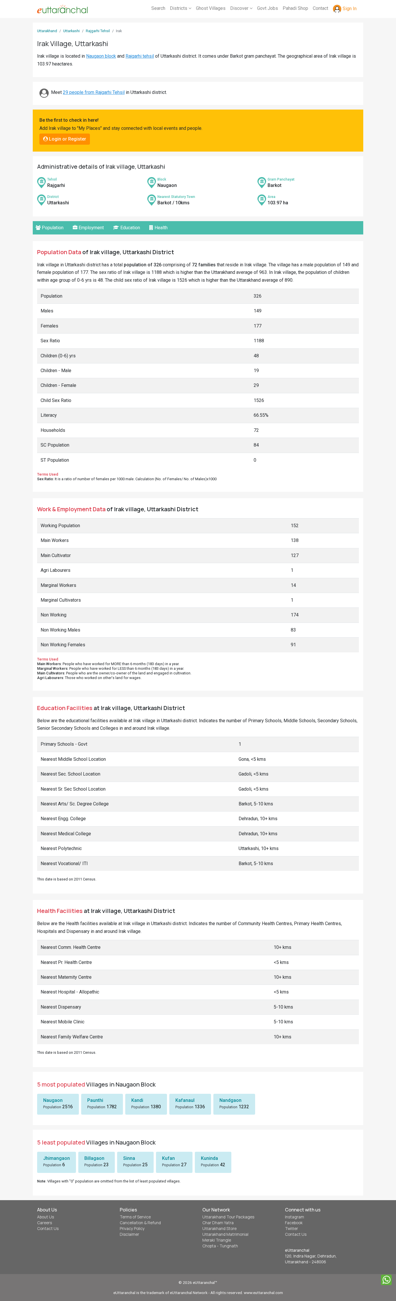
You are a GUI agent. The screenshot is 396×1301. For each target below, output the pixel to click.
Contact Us (48, 1228)
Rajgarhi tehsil (140, 56)
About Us (45, 1217)
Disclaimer (129, 1234)
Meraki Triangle (216, 1240)
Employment (90, 227)
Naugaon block (101, 56)
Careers (44, 1222)
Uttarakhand (47, 31)
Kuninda (209, 1158)
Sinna (129, 1158)
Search (158, 8)
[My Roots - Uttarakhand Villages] (62, 9)
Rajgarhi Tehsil (98, 31)
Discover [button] (240, 8)
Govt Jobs (267, 8)
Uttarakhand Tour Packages (228, 1217)
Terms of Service (135, 1217)
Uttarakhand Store (219, 1228)
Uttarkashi (71, 31)
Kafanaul (185, 1100)
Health (160, 227)
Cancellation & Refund (140, 1222)
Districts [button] (179, 8)
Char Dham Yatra (218, 1222)
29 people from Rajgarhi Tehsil (94, 92)
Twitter (291, 1228)
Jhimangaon (56, 1158)
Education (129, 227)
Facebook (294, 1222)
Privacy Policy (132, 1228)
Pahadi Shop (295, 8)
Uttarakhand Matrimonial (225, 1234)
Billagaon (94, 1158)
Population (52, 227)
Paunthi (95, 1100)
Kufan (168, 1158)
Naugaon (53, 1100)
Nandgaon (230, 1100)
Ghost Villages (211, 8)
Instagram (294, 1217)
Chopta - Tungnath (220, 1246)
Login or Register (67, 139)
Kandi (137, 1100)
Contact (320, 8)
